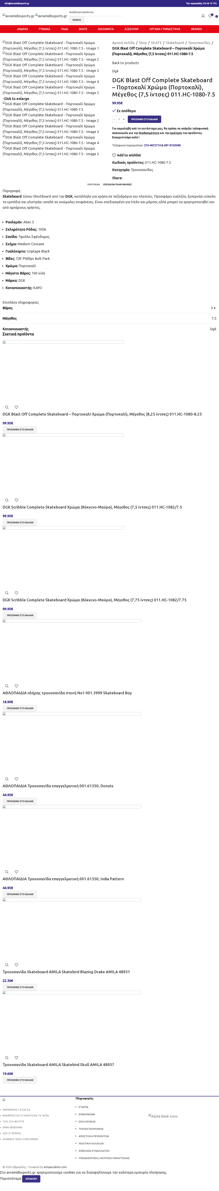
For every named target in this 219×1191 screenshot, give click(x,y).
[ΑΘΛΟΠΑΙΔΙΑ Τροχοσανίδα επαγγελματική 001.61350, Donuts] (72, 743)
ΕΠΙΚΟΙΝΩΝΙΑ (87, 1114)
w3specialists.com (55, 1167)
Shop (143, 43)
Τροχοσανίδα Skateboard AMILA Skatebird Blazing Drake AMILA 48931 (66, 972)
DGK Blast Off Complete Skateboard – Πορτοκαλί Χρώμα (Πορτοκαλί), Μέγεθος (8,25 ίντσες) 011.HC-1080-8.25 (102, 414)
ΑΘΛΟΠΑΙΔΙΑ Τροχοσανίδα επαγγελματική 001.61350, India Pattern (63, 879)
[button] (20, 429)
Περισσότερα (11, 1178)
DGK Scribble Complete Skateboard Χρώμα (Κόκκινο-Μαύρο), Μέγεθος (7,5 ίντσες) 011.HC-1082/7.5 (92, 507)
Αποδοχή (31, 1178)
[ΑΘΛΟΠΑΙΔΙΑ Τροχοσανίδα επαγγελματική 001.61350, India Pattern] (72, 836)
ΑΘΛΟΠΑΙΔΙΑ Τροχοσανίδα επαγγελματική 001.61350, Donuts (58, 786)
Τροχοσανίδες (199, 43)
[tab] (93, 184)
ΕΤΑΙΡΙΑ (83, 1106)
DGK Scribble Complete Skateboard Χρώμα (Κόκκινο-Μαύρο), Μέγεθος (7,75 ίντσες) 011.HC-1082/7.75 (94, 600)
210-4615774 (152, 145)
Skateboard (175, 43)
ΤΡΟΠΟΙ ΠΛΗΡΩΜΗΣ (91, 1128)
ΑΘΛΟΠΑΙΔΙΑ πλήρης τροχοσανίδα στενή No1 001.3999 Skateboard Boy (67, 693)
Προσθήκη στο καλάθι (144, 119)
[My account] (203, 16)
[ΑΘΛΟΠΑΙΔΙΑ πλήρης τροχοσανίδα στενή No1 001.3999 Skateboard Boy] (72, 650)
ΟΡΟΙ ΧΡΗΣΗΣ (87, 1121)
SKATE (156, 43)
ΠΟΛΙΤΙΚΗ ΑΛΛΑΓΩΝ (91, 1143)
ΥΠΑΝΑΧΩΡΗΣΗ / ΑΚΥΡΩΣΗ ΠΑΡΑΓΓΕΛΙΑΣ (104, 1158)
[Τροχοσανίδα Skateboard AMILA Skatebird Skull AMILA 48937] (72, 1022)
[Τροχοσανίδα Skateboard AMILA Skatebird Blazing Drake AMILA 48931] (72, 929)
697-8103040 (172, 145)
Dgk (115, 71)
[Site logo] (19, 16)
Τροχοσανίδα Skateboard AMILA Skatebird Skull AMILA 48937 (58, 1064)
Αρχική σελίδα (123, 43)
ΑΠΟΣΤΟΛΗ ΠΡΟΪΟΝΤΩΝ (94, 1136)
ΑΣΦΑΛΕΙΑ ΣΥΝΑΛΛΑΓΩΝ (94, 1150)
